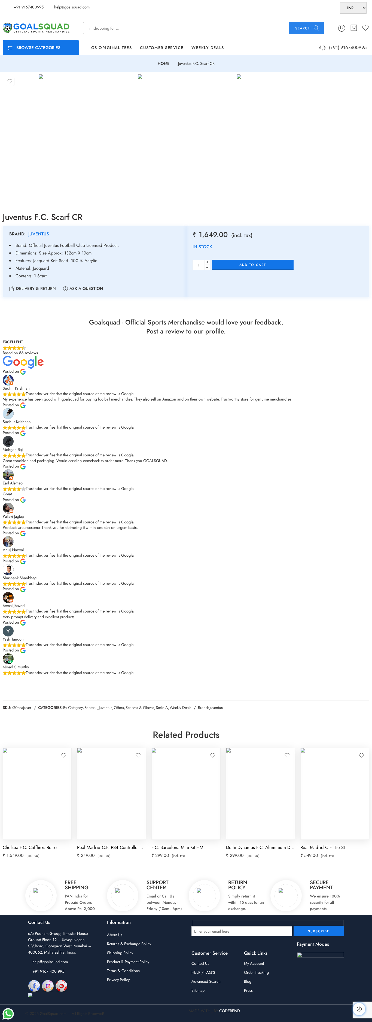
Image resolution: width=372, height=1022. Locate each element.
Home (163, 64)
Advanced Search (206, 981)
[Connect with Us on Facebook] (34, 985)
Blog (247, 981)
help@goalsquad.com (50, 962)
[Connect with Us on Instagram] (48, 985)
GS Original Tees (111, 47)
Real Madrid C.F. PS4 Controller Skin (111, 847)
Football (90, 707)
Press (248, 990)
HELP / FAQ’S (203, 972)
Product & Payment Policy (128, 962)
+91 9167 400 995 (48, 971)
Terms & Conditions (123, 971)
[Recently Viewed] (359, 1009)
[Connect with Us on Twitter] (52, 995)
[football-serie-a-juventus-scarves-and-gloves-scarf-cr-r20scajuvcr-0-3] (285, 138)
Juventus (38, 234)
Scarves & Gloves (140, 707)
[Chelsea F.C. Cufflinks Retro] (37, 794)
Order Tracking (256, 972)
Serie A (162, 707)
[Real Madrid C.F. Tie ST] (334, 794)
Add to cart (252, 264)
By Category (73, 707)
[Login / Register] (341, 28)
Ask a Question (85, 289)
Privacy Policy (118, 979)
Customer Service (161, 47)
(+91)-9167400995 (346, 47)
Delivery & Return (35, 289)
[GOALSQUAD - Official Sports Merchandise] (36, 28)
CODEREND (229, 1011)
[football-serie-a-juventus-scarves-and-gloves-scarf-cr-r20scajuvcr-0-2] (186, 138)
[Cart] (354, 28)
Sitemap (198, 990)
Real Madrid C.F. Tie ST (323, 847)
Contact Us (200, 963)
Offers (119, 707)
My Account (254, 963)
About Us (114, 935)
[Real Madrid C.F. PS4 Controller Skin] (111, 794)
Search (303, 28)
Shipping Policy (120, 953)
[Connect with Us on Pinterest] (61, 985)
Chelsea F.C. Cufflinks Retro (30, 847)
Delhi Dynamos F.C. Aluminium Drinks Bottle (260, 847)
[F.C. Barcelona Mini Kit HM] (185, 794)
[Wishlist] (9, 81)
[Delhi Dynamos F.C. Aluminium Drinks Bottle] (260, 794)
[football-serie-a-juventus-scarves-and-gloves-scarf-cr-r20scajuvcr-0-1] (87, 138)
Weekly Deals (207, 47)
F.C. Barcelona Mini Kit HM (177, 847)
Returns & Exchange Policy (129, 944)
